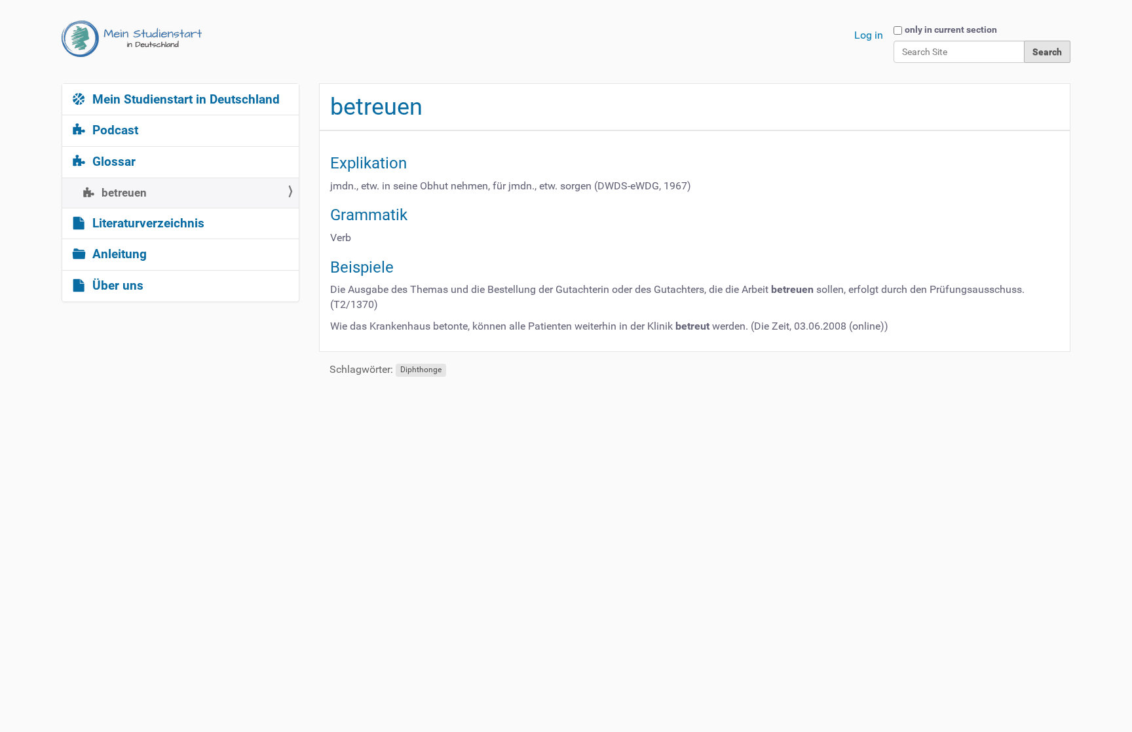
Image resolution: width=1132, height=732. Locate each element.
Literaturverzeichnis (146, 223)
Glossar (112, 162)
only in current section (951, 29)
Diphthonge (421, 370)
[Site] (132, 38)
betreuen (123, 192)
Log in (868, 35)
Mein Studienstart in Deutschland (184, 99)
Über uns (116, 286)
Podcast (113, 130)
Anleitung (118, 254)
